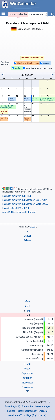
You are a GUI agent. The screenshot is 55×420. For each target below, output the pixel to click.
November (27, 382)
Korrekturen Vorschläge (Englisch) (25, 415)
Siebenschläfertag (34, 358)
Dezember (27, 387)
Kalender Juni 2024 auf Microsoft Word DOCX (25, 204)
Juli (29, 363)
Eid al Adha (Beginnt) (33, 332)
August (27, 368)
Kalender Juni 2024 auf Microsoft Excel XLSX (24, 200)
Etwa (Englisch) (12, 406)
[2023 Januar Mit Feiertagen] (27, 391)
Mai (29, 310)
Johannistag (37, 354)
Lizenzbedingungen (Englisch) (33, 411)
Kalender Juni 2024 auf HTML (16, 196)
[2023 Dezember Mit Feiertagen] (27, 231)
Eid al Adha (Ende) (34, 341)
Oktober (27, 377)
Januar (27, 235)
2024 (30, 74)
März (27, 301)
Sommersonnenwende (32, 349)
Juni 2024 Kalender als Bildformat (19, 212)
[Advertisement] (27, 43)
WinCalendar (23, 3)
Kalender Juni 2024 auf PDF (15, 208)
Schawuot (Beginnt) (33, 319)
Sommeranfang (35, 345)
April (27, 306)
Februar (28, 240)
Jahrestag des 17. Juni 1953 (29, 336)
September (27, 373)
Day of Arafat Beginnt (32, 327)
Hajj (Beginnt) (36, 323)
